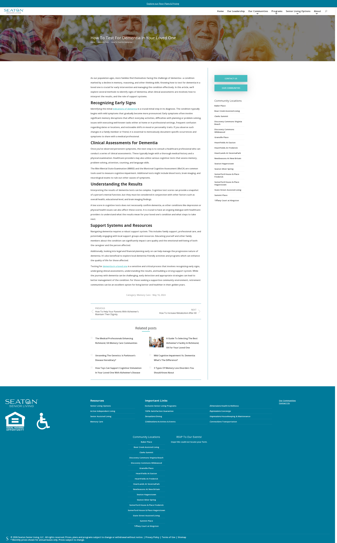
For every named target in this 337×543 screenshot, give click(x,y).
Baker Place (220, 105)
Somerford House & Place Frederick (226, 175)
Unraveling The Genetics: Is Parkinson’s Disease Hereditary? (115, 358)
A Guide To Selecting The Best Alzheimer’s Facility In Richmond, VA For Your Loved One (182, 343)
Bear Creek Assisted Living (227, 111)
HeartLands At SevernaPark (227, 153)
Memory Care (144, 295)
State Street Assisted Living (227, 190)
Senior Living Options (100, 405)
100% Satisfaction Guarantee (159, 411)
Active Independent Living (102, 411)
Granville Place (221, 137)
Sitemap (182, 537)
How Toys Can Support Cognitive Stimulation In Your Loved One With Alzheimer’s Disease (118, 370)
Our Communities (287, 400)
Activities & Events (160, 421)
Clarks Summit (221, 116)
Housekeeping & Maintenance (230, 416)
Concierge (220, 411)
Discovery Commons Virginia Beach (228, 122)
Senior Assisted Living (100, 416)
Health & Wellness (224, 405)
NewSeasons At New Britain (227, 158)
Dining (153, 416)
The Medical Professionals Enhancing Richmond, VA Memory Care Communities (116, 340)
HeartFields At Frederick (226, 147)
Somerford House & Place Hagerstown (226, 183)
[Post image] (92, 338)
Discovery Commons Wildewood (224, 130)
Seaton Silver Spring (224, 168)
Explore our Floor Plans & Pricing (163, 3)
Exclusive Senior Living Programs (160, 405)
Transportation (223, 421)
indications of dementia (125, 108)
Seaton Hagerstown (224, 163)
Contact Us (284, 403)
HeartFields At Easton (225, 142)
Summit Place (220, 195)
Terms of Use (169, 537)
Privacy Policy (152, 537)
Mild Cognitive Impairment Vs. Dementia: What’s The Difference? (174, 358)
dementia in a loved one (115, 266)
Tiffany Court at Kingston (226, 200)
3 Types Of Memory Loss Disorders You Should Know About (174, 370)
